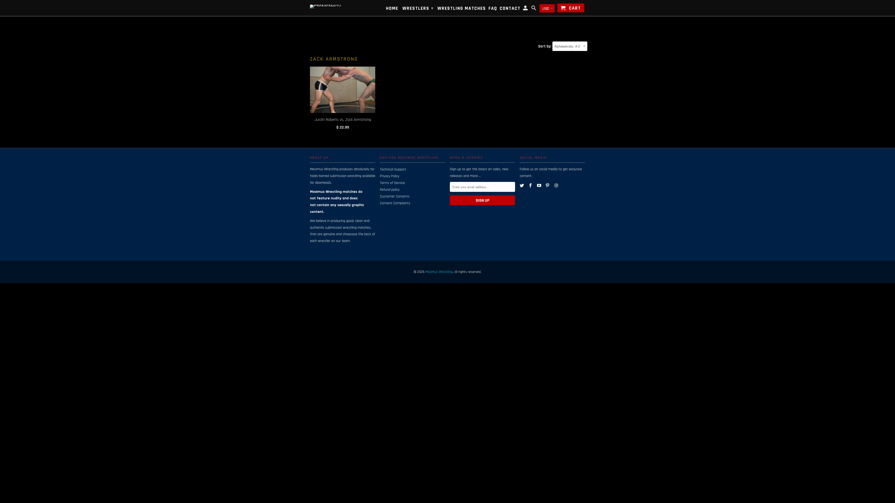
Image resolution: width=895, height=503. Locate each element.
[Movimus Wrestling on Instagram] (556, 185)
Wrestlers (418, 8)
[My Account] (526, 8)
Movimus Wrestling (439, 272)
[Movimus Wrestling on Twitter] (522, 185)
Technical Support (393, 169)
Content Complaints (395, 203)
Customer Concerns (395, 196)
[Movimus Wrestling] (333, 5)
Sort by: (545, 46)
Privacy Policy (389, 176)
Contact (510, 8)
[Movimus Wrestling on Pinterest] (548, 185)
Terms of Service (392, 182)
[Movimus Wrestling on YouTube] (539, 185)
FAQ (493, 8)
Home (392, 8)
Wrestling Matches (461, 8)
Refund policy (389, 189)
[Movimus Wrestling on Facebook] (531, 185)
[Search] (534, 8)
